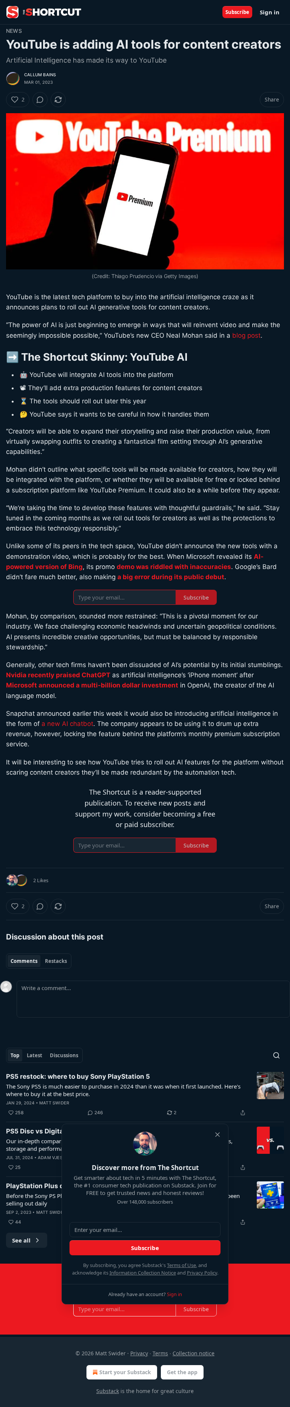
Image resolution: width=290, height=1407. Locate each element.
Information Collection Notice (143, 1272)
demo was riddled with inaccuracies (174, 566)
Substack (107, 1391)
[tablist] (38, 961)
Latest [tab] (34, 1055)
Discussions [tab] (64, 1055)
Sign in (269, 12)
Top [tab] (15, 1055)
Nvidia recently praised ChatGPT (58, 675)
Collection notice (193, 1353)
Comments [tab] (24, 961)
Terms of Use (181, 1265)
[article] (145, 1094)
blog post (246, 335)
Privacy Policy (202, 1272)
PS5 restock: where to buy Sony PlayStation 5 (78, 1076)
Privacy (139, 1353)
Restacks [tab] (56, 961)
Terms (160, 1353)
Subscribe (237, 12)
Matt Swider (54, 1103)
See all (21, 1240)
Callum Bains (40, 74)
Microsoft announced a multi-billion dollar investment (92, 685)
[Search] (276, 1055)
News (14, 31)
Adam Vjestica (55, 1157)
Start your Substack (125, 1372)
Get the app (182, 1372)
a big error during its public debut (170, 577)
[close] (217, 1135)
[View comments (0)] (40, 99)
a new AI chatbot (67, 723)
